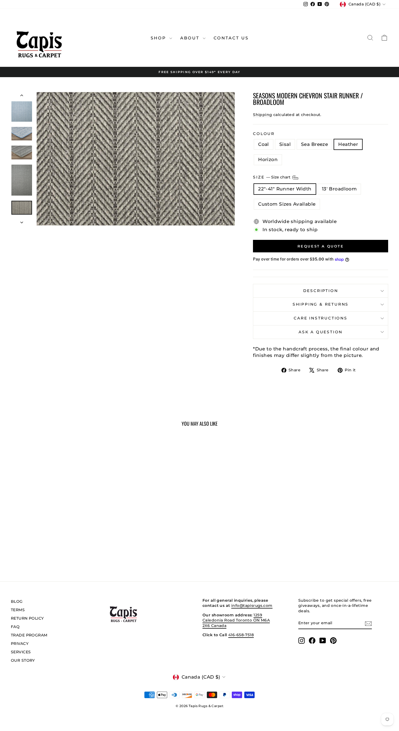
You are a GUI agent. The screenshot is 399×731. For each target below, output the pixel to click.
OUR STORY (23, 660)
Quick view (56, 522)
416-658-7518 (241, 634)
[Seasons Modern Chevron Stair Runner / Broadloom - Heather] (63, 549)
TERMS (18, 609)
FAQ (15, 626)
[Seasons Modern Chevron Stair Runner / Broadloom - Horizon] (70, 549)
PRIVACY (19, 643)
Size (272, 177)
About (190, 37)
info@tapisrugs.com (252, 605)
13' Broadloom (339, 189)
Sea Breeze (314, 144)
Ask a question (321, 332)
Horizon (268, 159)
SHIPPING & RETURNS (321, 304)
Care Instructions (320, 318)
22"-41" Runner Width (285, 189)
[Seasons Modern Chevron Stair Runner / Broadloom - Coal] (41, 549)
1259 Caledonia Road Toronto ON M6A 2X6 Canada (236, 620)
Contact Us (231, 37)
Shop (159, 37)
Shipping (262, 114)
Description (320, 290)
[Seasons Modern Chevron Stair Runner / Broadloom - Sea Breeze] (55, 549)
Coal (263, 144)
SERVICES (21, 652)
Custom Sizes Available (286, 204)
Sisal (285, 144)
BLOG (17, 601)
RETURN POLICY (27, 618)
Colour (264, 133)
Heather (348, 144)
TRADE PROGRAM (29, 635)
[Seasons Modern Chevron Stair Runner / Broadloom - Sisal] (48, 549)
